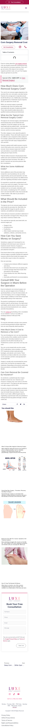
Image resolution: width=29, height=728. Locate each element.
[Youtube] (18, 694)
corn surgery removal (21, 63)
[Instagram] (20, 47)
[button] (26, 7)
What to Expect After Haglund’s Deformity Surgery (14, 446)
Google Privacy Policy (11, 639)
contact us (8, 312)
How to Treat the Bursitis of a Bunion (11, 583)
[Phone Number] (25, 47)
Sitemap (15, 707)
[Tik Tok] (14, 694)
